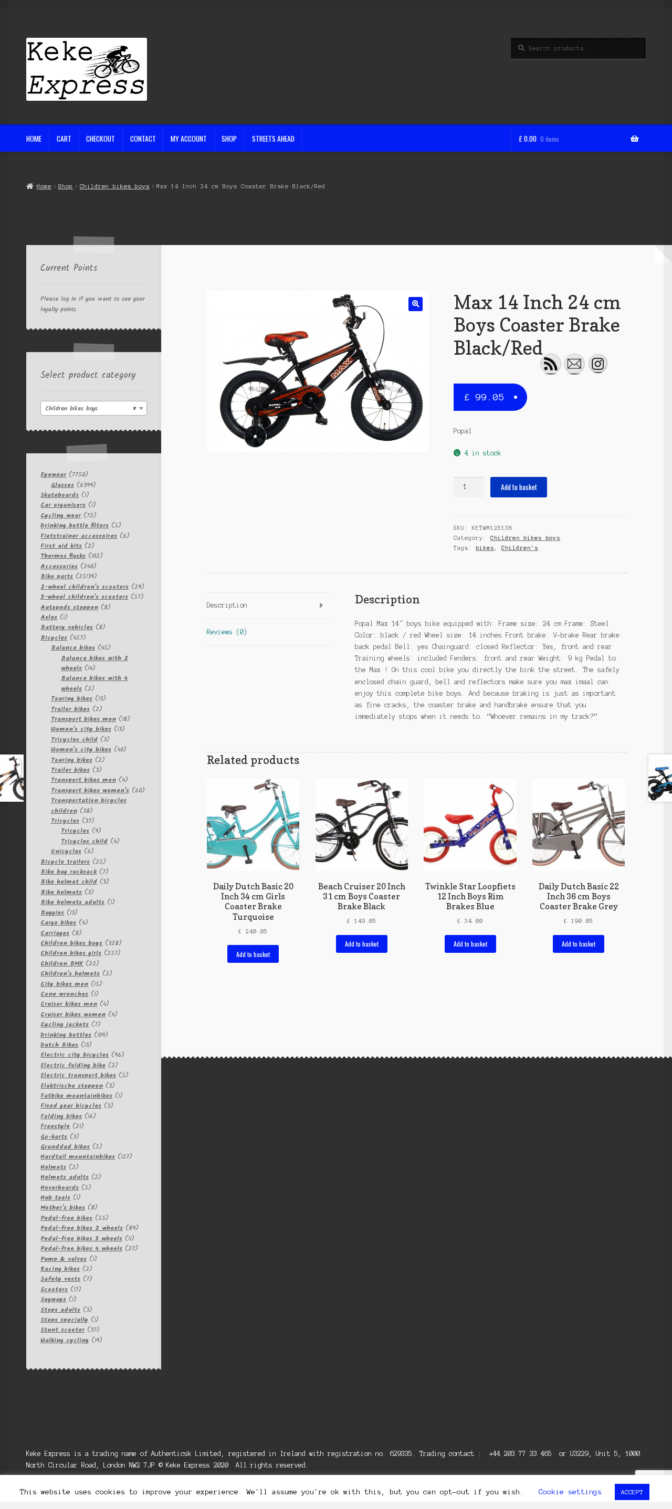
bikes (485, 548)
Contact (143, 138)
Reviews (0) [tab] (227, 632)
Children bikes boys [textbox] (90, 408)
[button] (415, 304)
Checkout (100, 138)
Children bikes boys (115, 186)
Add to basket (519, 487)
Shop (229, 138)
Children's (519, 548)
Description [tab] (227, 605)
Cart (64, 138)
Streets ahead (273, 138)
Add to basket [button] (253, 954)
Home (33, 138)
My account (189, 138)
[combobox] (93, 408)
